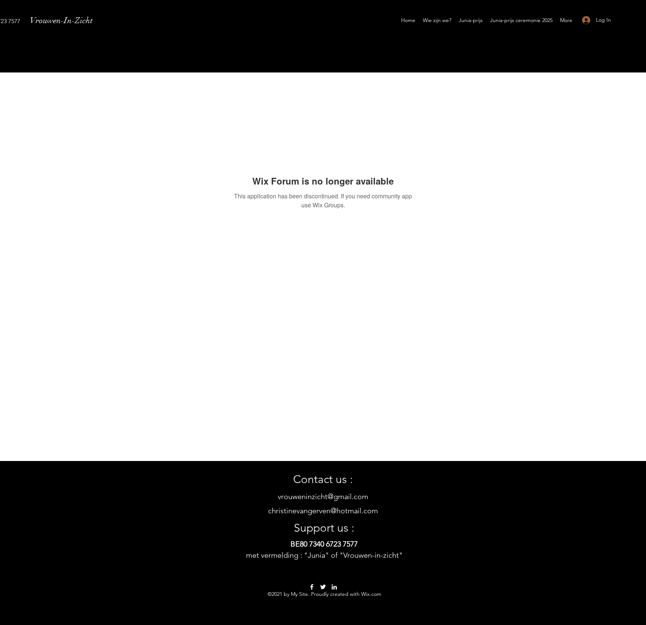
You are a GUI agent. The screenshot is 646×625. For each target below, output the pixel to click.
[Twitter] (323, 587)
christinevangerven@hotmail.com (323, 510)
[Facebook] (312, 587)
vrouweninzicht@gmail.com (323, 496)
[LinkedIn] (334, 587)
